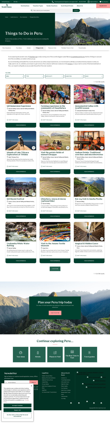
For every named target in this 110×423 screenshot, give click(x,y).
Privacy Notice (45, 384)
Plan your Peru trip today (55, 302)
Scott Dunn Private (67, 6)
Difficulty (49, 76)
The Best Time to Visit (67, 48)
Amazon (70, 64)
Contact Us (64, 378)
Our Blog (63, 398)
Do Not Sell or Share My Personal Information (17, 415)
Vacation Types (38, 6)
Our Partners (64, 388)
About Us (80, 6)
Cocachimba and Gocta (78, 57)
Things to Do (39, 48)
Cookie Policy (45, 382)
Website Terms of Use (47, 380)
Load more (55, 268)
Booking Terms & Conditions (48, 378)
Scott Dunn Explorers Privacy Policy (49, 387)
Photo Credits (64, 386)
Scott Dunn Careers (66, 390)
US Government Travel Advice (49, 392)
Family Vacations (52, 6)
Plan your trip (55, 312)
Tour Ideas (19, 48)
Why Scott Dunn (65, 382)
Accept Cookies (17, 405)
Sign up (34, 382)
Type (27, 76)
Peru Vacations (7, 48)
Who (86, 76)
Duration (68, 76)
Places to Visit (52, 48)
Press (62, 394)
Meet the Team (64, 384)
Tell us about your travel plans (41, 10)
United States (6, 1)
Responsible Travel (65, 392)
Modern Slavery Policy (47, 375)
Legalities (44, 390)
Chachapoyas (33, 57)
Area (7, 76)
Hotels (29, 48)
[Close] (31, 386)
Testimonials (64, 396)
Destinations (25, 6)
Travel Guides (82, 48)
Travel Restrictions (65, 380)
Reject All (17, 410)
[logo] (7, 5)
